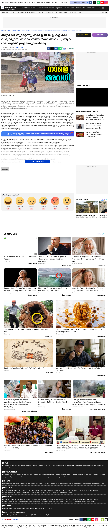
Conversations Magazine (40, 501)
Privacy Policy (32, 525)
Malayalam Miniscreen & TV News (66, 477)
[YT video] (102, 2)
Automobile (90, 8)
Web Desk (19, 47)
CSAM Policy (41, 525)
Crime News (78, 465)
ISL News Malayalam (64, 483)
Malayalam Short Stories (23, 501)
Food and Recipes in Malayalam (50, 490)
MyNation (64, 2)
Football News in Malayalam (48, 483)
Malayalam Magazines (9, 499)
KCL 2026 (20, 12)
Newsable (13, 2)
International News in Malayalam (93, 465)
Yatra (83, 8)
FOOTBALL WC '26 (83, 35)
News (33, 8)
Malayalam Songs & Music (47, 477)
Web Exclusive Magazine (56, 501)
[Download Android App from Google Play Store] (102, 519)
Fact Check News (40, 508)
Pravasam (71, 8)
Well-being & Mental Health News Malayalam (57, 492)
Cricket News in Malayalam (29, 483)
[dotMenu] (98, 8)
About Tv (15, 525)
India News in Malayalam (56, 465)
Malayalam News (7, 465)
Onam (13, 12)
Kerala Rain (28, 12)
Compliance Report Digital (92, 525)
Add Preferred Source (78, 2)
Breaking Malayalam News (22, 465)
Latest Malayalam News (39, 465)
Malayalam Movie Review (63, 474)
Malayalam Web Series (96, 474)
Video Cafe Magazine (88, 501)
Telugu (38, 2)
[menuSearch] (107, 8)
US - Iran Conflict (38, 12)
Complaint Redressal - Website (55, 525)
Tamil (43, 2)
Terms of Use (22, 525)
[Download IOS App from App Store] (106, 519)
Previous (103, 12)
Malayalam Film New (8, 474)
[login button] (100, 8)
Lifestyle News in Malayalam (11, 490)
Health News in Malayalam (70, 490)
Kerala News (69, 465)
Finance (49, 508)
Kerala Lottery (63, 12)
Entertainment (42, 8)
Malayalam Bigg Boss (9, 477)
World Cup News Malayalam (95, 483)
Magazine (58, 8)
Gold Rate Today (75, 12)
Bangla (48, 2)
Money (78, 8)
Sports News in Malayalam (10, 483)
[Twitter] (94, 2)
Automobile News (19, 508)
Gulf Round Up (36, 515)
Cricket (100, 35)
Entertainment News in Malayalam (27, 474)
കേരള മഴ (5, 169)
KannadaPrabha (29, 2)
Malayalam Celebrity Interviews (89, 477)
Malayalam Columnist (76, 499)
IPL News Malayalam (78, 483)
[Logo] (10, 8)
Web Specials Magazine (73, 501)
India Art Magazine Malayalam (46, 499)
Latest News (25, 8)
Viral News (22, 468)
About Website (7, 525)
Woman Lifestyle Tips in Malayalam (13, 492)
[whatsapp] (98, 2)
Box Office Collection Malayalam (27, 477)
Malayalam (5, 2)
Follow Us (70, 48)
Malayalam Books (62, 499)
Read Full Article (37, 161)
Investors (104, 525)
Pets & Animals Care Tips (34, 492)
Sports (51, 8)
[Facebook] (90, 2)
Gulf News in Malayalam (10, 468)
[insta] (106, 2)
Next (106, 12)
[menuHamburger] (103, 8)
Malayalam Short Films (46, 474)
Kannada (21, 2)
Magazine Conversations (92, 499)
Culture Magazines (8, 501)
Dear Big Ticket (47, 515)
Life (64, 8)
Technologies (30, 508)
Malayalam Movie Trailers (80, 474)
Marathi (57, 2)
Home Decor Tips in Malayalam (89, 490)
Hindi (52, 2)
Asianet (9, 519)
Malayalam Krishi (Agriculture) (26, 499)
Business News (7, 508)
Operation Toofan (51, 12)
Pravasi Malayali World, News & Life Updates (16, 515)
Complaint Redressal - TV (74, 525)
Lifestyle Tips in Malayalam (30, 490)
